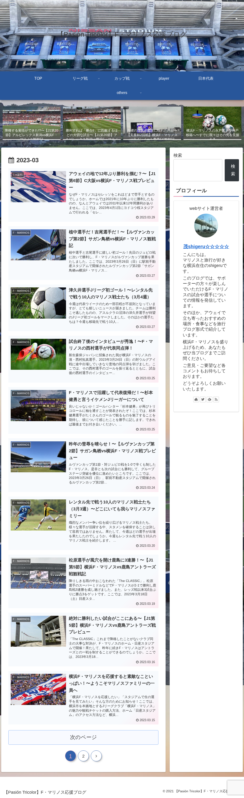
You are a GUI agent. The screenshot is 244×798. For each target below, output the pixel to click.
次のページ (83, 737)
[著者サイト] (196, 399)
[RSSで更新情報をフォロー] (216, 399)
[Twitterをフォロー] (203, 399)
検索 (177, 155)
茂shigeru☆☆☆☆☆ (206, 246)
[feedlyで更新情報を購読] (209, 399)
